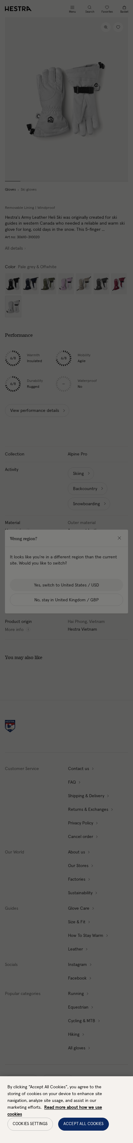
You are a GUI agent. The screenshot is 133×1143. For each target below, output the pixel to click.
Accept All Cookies (83, 1124)
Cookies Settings (30, 1124)
